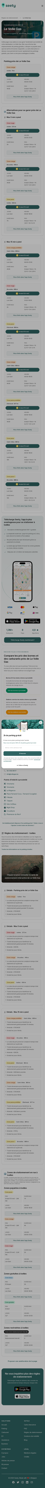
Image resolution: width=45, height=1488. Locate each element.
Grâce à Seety (23, 765)
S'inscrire (22, 753)
